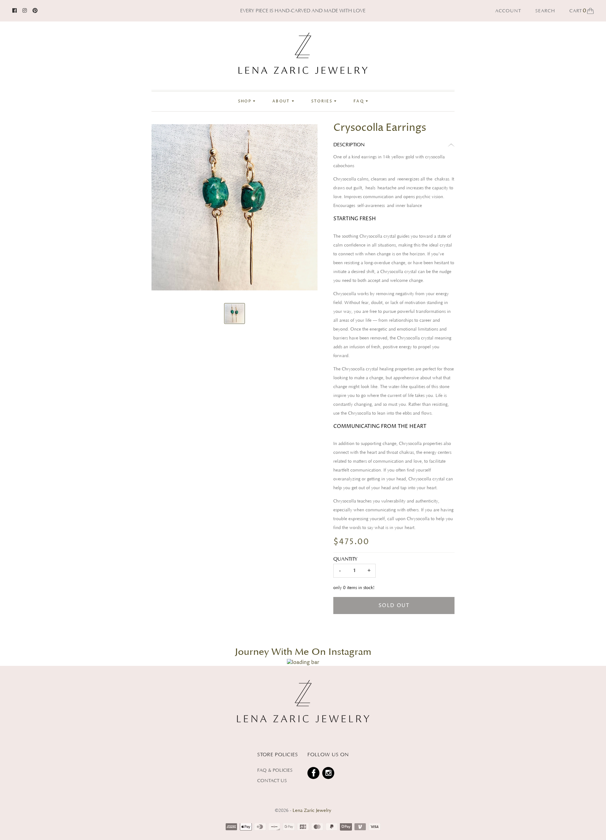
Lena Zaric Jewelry (312, 810)
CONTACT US (272, 780)
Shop (245, 101)
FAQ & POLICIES (275, 770)
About (282, 101)
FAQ (359, 101)
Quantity (345, 559)
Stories (322, 101)
